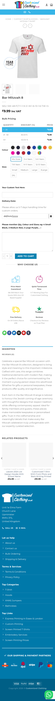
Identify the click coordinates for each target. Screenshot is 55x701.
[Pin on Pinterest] (23, 333)
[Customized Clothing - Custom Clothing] (27, 4)
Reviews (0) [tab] (8, 354)
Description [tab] (8, 349)
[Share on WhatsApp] (4, 333)
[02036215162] (29, 12)
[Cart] (51, 5)
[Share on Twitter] (14, 333)
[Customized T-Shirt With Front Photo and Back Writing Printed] (41, 455)
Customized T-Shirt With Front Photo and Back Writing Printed (41, 474)
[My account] (46, 5)
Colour (5, 150)
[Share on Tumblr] (28, 333)
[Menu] (3, 4)
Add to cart (26, 256)
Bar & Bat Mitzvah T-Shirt (35, 20)
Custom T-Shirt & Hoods (26, 19)
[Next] (48, 56)
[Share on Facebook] (9, 333)
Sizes (4, 167)
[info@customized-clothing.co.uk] (25, 12)
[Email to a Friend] (19, 333)
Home (8, 19)
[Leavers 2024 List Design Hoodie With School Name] (14, 455)
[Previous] (6, 56)
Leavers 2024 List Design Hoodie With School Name (14, 474)
